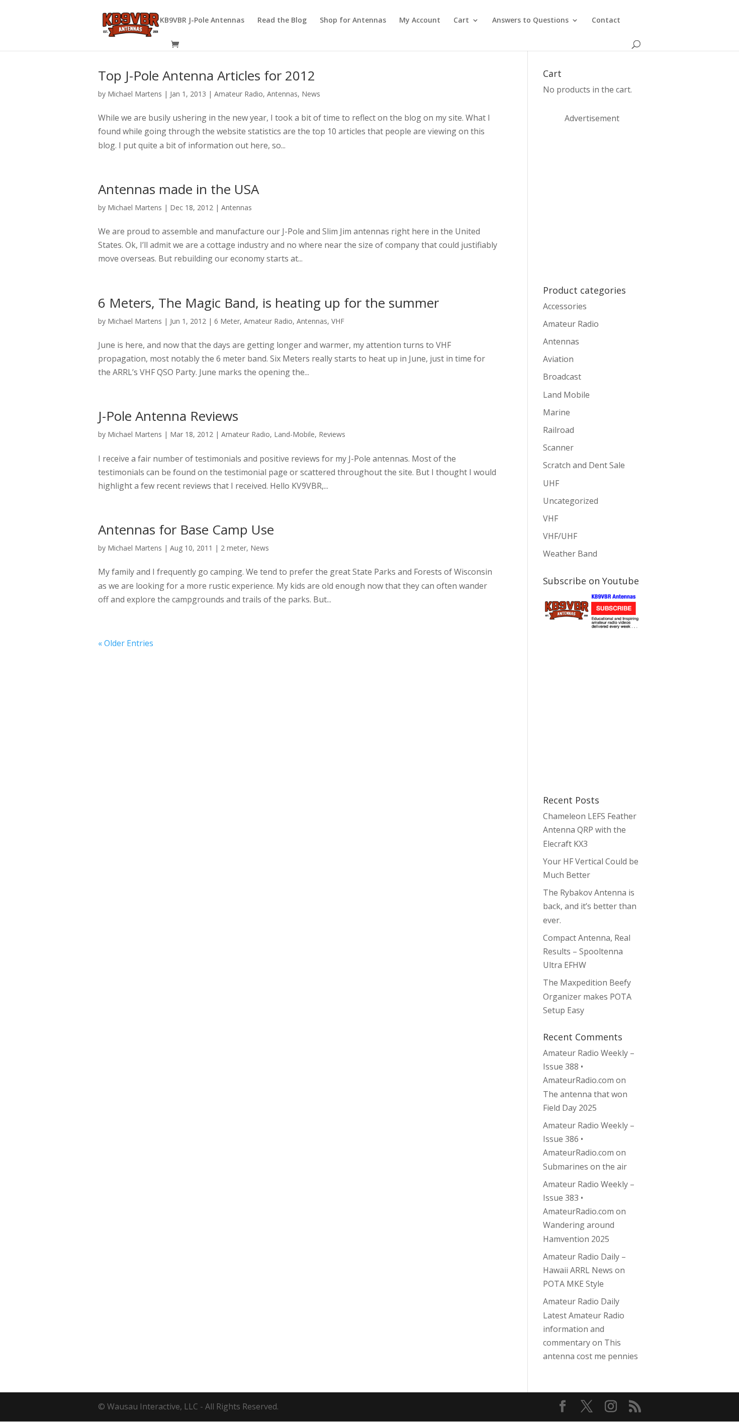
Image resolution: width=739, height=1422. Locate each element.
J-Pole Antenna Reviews (168, 416)
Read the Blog (282, 21)
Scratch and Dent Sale (584, 465)
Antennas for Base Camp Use (186, 529)
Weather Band (570, 553)
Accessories (565, 306)
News (311, 94)
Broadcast (562, 376)
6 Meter (227, 321)
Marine (556, 412)
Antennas (282, 94)
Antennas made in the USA (178, 189)
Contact (606, 21)
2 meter (233, 548)
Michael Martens (135, 94)
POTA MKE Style (573, 1283)
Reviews (332, 434)
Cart (461, 21)
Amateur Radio (238, 94)
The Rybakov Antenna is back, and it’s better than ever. (589, 906)
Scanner (558, 447)
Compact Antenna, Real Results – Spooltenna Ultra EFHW (586, 951)
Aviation (558, 359)
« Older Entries (125, 643)
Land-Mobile (294, 434)
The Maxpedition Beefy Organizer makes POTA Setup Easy (587, 996)
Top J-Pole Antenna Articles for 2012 (206, 75)
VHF (337, 321)
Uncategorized (570, 500)
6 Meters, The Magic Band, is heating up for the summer (268, 303)
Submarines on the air (585, 1166)
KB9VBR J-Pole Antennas (202, 21)
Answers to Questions (530, 21)
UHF (551, 483)
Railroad (558, 429)
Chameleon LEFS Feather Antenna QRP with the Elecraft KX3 (589, 830)
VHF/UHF (560, 536)
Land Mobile (566, 394)
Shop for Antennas (353, 21)
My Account (419, 21)
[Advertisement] (618, 203)
